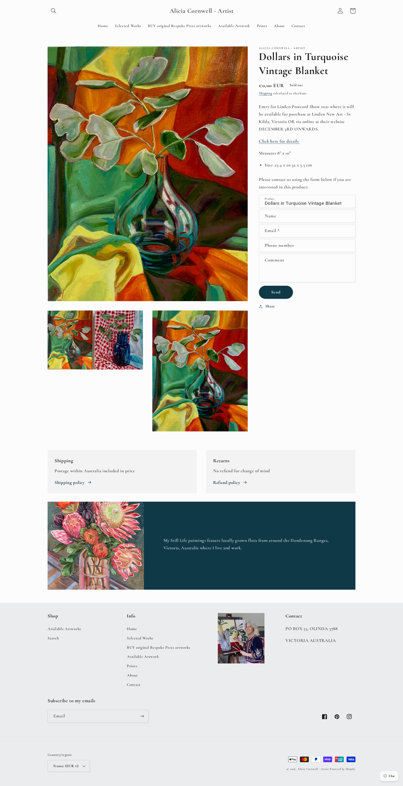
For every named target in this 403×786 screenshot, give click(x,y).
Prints (132, 665)
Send (276, 292)
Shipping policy (70, 482)
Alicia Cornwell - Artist (313, 769)
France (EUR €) (66, 766)
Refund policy (226, 482)
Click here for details (279, 141)
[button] (54, 11)
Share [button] (270, 306)
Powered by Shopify (342, 769)
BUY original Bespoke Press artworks (158, 647)
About (132, 675)
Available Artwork (143, 656)
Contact (134, 684)
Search (53, 638)
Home (132, 628)
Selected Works (140, 638)
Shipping (265, 93)
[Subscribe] (142, 716)
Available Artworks (64, 628)
